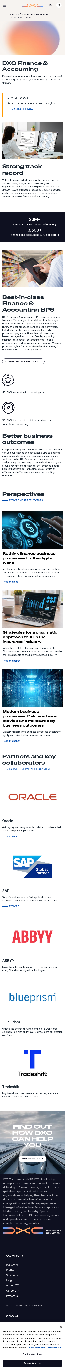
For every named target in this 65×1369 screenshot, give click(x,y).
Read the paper (11, 660)
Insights (11, 1280)
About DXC (13, 1285)
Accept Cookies (32, 1363)
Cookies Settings (32, 1354)
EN (51, 5)
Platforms (12, 1270)
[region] (32, 1345)
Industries (12, 1265)
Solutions (12, 1275)
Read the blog (10, 581)
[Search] (59, 5)
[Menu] (4, 5)
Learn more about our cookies (44, 1347)
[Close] (61, 1326)
